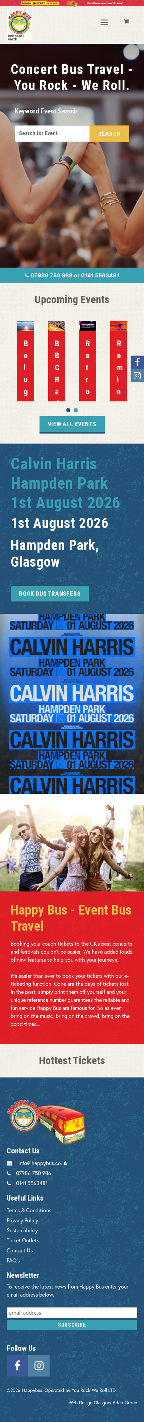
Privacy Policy (22, 1220)
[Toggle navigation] (105, 22)
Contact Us (20, 1250)
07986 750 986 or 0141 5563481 (74, 275)
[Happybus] (19, 25)
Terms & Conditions (29, 1210)
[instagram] (39, 1364)
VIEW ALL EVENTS (72, 424)
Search (109, 133)
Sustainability (22, 1230)
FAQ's (13, 1260)
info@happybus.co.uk (43, 1162)
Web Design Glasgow (90, 1402)
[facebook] (17, 1364)
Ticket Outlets (23, 1240)
